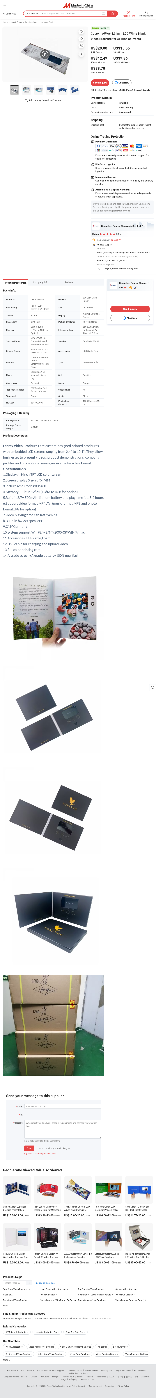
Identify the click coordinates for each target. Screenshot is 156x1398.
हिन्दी (136, 1376)
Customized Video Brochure (18, 1354)
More (5, 1359)
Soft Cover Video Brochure (15, 1289)
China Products (27, 1370)
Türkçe (63, 1379)
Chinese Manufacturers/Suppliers (51, 1370)
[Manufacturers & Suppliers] (78, 5)
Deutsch (90, 1376)
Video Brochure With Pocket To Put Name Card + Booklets (59, 1300)
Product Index (140, 1370)
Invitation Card (47, 22)
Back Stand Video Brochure (16, 1300)
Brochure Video (120, 1346)
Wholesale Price (91, 1370)
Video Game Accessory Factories (75, 1346)
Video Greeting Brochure (107, 1354)
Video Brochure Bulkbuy (136, 1354)
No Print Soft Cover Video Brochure (94, 1294)
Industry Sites (106, 1370)
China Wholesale (75, 1370)
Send (29, 1148)
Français (55, 1376)
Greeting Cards (31, 22)
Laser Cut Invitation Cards (47, 1332)
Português (45, 1376)
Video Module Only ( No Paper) (129, 1300)
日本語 (129, 1376)
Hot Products (12, 1370)
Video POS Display (124, 1294)
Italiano (80, 1376)
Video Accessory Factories (41, 1346)
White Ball (102, 1346)
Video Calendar (48, 1294)
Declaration (109, 1386)
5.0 (121, 287)
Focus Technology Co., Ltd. (58, 1386)
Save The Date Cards (75, 1332)
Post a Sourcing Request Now (40, 1153)
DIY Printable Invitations (16, 1332)
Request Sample (142, 90)
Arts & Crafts (16, 22)
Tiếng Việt (73, 1379)
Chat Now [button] (124, 82)
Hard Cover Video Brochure (53, 1289)
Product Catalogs (46, 1282)
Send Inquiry (100, 82)
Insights (84, 1373)
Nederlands (101, 1376)
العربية (111, 1376)
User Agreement (95, 1386)
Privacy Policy (123, 1386)
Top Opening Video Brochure (91, 1289)
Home (5, 22)
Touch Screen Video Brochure (92, 1300)
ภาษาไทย (145, 1376)
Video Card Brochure (80, 1354)
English (24, 1376)
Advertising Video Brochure (51, 1354)
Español (34, 1376)
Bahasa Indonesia (88, 1379)
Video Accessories (14, 1346)
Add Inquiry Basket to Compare (45, 100)
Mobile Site (73, 1373)
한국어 (120, 1376)
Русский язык (68, 1376)
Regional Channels (123, 1370)
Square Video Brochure (126, 1289)
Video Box (7, 1294)
